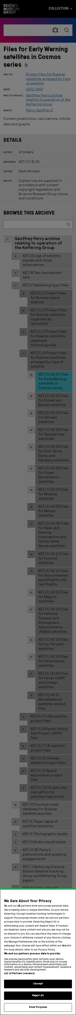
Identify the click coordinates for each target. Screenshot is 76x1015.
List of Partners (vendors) (19, 973)
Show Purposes (38, 1007)
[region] (38, 952)
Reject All (38, 995)
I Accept (38, 984)
